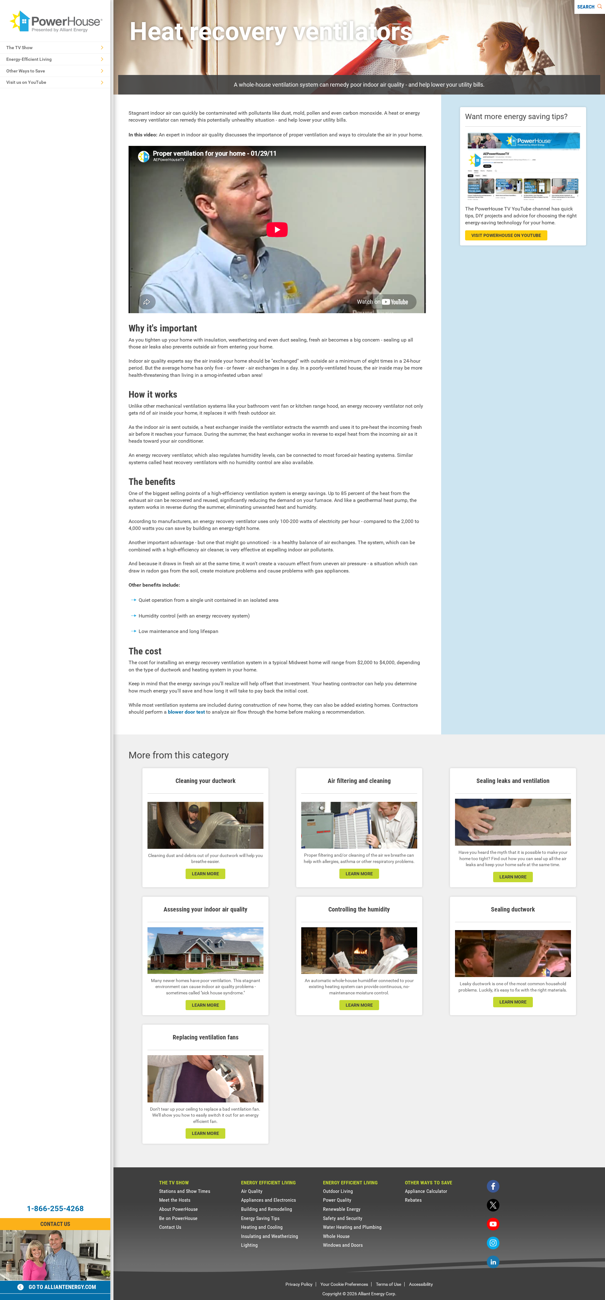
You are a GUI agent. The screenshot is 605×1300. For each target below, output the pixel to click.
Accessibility (421, 1284)
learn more (205, 873)
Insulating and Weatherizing (269, 1236)
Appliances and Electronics (268, 1200)
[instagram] (493, 1243)
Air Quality (251, 1191)
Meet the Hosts (174, 1200)
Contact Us (55, 1224)
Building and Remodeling (266, 1209)
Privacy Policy (299, 1284)
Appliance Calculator (426, 1191)
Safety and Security (342, 1218)
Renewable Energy (341, 1209)
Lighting (249, 1245)
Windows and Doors (343, 1245)
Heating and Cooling (262, 1227)
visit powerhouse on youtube (506, 235)
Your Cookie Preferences (344, 1284)
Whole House (336, 1236)
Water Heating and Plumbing (352, 1227)
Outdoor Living (338, 1191)
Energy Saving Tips (260, 1218)
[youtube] (493, 1224)
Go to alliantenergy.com (62, 1287)
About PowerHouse (178, 1209)
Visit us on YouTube (26, 82)
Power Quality (337, 1200)
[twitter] (493, 1205)
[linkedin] (493, 1262)
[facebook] (493, 1186)
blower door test (186, 712)
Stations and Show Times (184, 1191)
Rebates (413, 1200)
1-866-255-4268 (55, 1208)
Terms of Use (388, 1284)
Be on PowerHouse (178, 1218)
